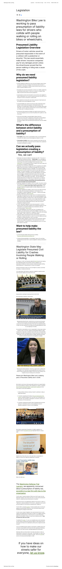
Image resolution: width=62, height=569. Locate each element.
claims (24, 520)
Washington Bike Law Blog (9, 2)
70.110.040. (31, 193)
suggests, (28, 506)
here (23, 477)
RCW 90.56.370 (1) (20, 188)
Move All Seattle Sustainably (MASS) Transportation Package (28, 386)
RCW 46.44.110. (20, 169)
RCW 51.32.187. (29, 208)
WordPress (56, 566)
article (41, 534)
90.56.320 (22, 185)
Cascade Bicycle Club (28, 430)
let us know (37, 552)
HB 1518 (36, 261)
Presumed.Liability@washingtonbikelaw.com (25, 236)
